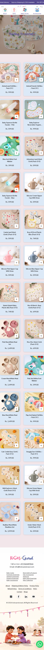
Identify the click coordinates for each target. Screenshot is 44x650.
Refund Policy (12, 589)
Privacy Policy (34, 585)
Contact (19, 592)
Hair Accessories (28, 575)
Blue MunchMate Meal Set (9, 416)
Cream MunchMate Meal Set (9, 380)
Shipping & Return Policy (20, 585)
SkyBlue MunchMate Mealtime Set (10, 526)
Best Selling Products (30, 573)
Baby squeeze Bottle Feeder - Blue (9, 197)
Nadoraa (26, 576)
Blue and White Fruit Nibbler (10, 160)
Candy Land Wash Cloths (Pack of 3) (9, 233)
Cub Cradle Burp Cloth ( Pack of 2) (9, 453)
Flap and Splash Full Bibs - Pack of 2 (34, 416)
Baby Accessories (12, 580)
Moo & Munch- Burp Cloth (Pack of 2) (34, 306)
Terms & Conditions (25, 589)
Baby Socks (10, 573)
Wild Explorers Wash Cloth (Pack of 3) (9, 489)
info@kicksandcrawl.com (24, 567)
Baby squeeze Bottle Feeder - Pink (9, 124)
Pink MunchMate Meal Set (9, 343)
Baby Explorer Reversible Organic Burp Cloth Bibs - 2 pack (34, 124)
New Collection (28, 580)
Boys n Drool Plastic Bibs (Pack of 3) (34, 233)
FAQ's (35, 589)
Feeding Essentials (13, 578)
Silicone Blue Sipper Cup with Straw (34, 270)
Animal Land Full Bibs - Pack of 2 (9, 87)
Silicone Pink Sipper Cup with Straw (9, 270)
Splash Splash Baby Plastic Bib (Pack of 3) (9, 306)
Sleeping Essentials (13, 576)
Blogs (26, 592)
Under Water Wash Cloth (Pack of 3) (34, 526)
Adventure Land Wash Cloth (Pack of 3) (34, 160)
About (8, 585)
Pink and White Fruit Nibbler (34, 380)
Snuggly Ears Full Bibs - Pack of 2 (34, 453)
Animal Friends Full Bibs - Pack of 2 (34, 87)
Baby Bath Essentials (29, 578)
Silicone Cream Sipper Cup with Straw (34, 197)
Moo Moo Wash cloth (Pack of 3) (34, 343)
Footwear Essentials (13, 575)
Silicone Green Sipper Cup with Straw (34, 489)
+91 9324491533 (26, 564)
